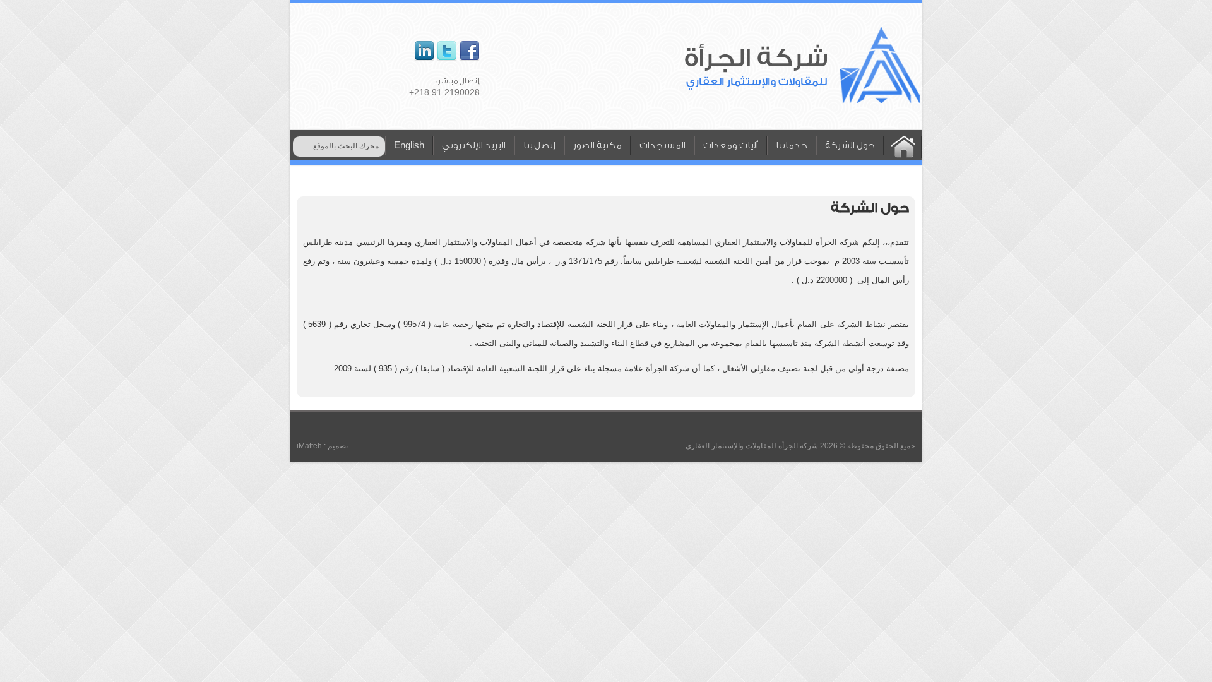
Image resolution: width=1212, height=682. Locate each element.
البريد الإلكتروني (474, 146)
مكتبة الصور (597, 146)
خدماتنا (791, 146)
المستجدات (662, 146)
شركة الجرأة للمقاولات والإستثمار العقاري (752, 445)
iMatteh (309, 445)
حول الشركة (850, 146)
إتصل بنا (539, 146)
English (409, 146)
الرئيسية (903, 147)
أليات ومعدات (730, 146)
